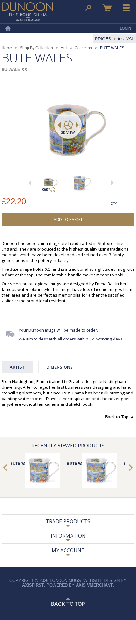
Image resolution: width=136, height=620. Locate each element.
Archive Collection (76, 48)
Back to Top (116, 416)
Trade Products (68, 521)
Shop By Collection (36, 48)
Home (8, 28)
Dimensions (59, 367)
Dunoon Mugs (27, 11)
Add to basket (68, 219)
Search (88, 8)
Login (125, 28)
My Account (68, 550)
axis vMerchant (94, 585)
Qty (113, 203)
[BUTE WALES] (81, 183)
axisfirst (33, 585)
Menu (126, 8)
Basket (107, 8)
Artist (17, 367)
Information (68, 535)
